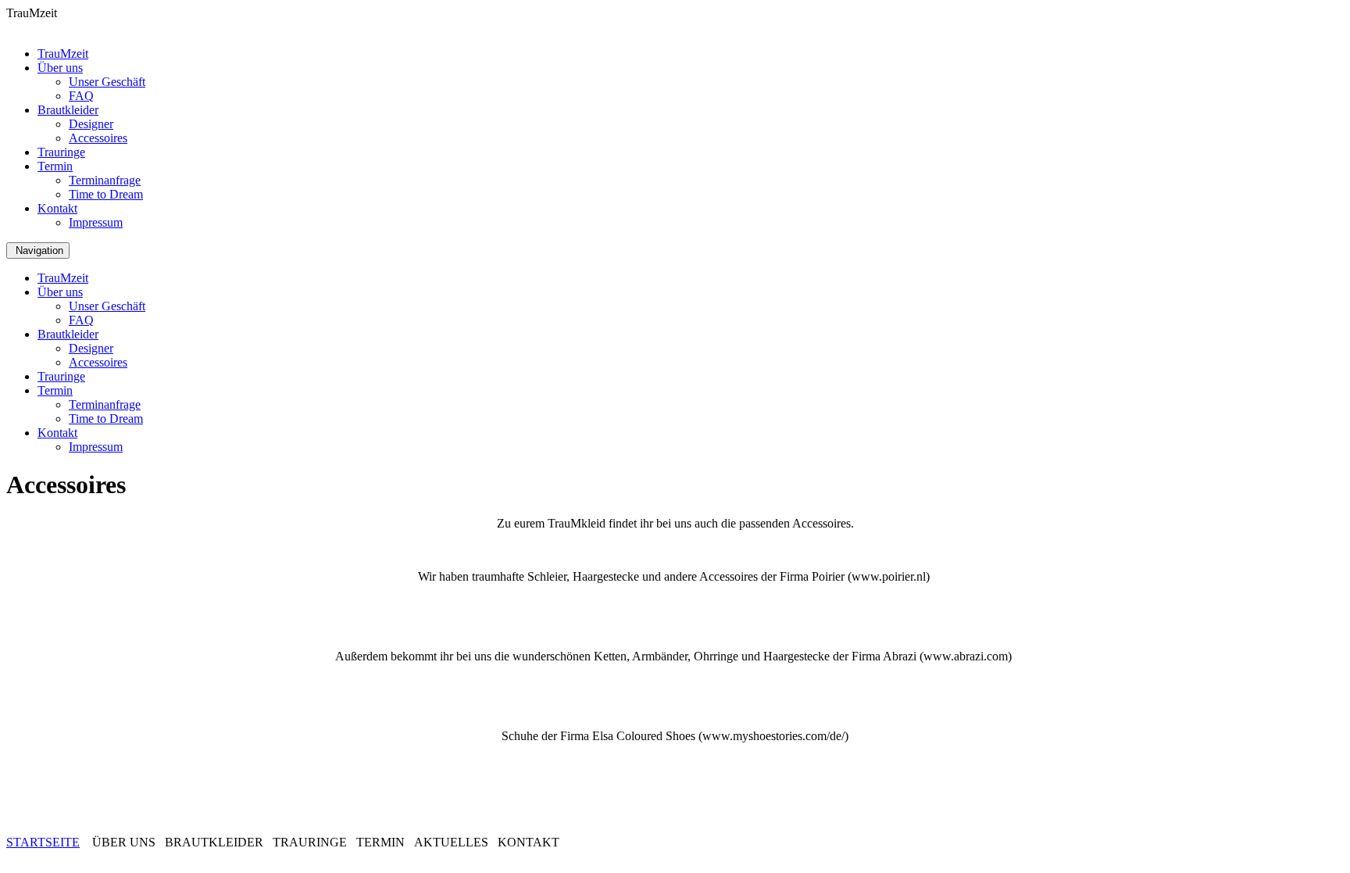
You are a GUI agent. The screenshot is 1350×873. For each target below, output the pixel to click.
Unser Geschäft (107, 81)
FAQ (81, 95)
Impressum (96, 222)
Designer (91, 124)
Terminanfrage (105, 180)
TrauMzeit (63, 53)
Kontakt (57, 208)
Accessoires (98, 138)
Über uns (60, 67)
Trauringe (61, 152)
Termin (55, 166)
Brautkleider (68, 109)
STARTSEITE (43, 842)
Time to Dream (106, 194)
